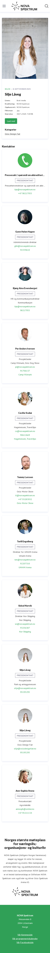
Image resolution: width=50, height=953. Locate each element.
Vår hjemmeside (25, 934)
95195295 (25, 692)
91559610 (25, 250)
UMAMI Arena (25, 567)
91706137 (25, 370)
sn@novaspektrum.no (25, 624)
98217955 (25, 310)
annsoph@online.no (25, 809)
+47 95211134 (25, 812)
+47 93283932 (25, 499)
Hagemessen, (20, 438)
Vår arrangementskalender (25, 938)
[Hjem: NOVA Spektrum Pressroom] (24, 6)
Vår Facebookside (25, 942)
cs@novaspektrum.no (25, 431)
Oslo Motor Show (25, 503)
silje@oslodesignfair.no (25, 748)
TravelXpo (31, 438)
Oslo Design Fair (12, 133)
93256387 (25, 627)
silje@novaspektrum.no (25, 688)
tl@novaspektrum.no (25, 495)
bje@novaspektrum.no (25, 189)
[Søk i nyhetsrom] (47, 6)
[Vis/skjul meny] (4, 6)
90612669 (25, 435)
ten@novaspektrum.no (25, 559)
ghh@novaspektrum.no (25, 246)
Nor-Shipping (25, 631)
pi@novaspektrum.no (25, 366)
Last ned (11, 121)
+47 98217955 (25, 193)
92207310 (25, 563)
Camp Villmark (25, 374)
